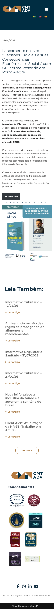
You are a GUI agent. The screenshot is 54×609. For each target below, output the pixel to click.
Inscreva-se (11, 196)
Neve (15, 606)
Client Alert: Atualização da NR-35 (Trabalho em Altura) (23, 426)
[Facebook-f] (18, 586)
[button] (46, 9)
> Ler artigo (12, 312)
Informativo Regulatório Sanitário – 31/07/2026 (23, 353)
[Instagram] (24, 586)
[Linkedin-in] (30, 586)
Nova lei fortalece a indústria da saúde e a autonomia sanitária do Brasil (23, 400)
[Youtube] (36, 586)
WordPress (36, 606)
